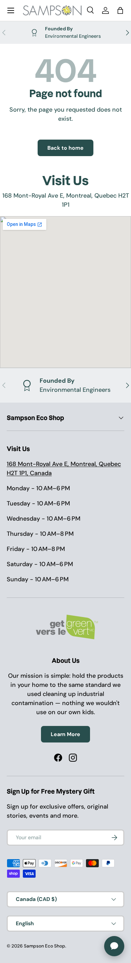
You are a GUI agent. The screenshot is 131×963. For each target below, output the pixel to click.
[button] (120, 10)
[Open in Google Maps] (65, 292)
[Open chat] (114, 946)
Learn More (65, 734)
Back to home (65, 147)
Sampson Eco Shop (44, 946)
